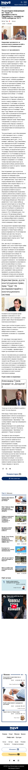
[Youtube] (14, 760)
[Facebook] (10, 760)
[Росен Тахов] (22, 717)
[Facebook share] (3, 468)
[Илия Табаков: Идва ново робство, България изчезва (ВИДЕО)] (20, 509)
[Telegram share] (9, 468)
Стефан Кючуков (17, 587)
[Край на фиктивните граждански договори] (20, 499)
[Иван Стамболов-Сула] (22, 684)
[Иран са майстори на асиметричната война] (20, 569)
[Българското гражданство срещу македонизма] (20, 549)
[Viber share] (6, 468)
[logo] (6, 3)
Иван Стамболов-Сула (14, 684)
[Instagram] (18, 760)
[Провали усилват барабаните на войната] (20, 529)
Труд (7, 21)
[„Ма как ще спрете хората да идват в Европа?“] (20, 559)
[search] (21, 2)
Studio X (18, 768)
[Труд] (14, 728)
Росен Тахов (16, 717)
